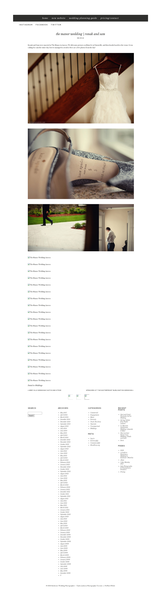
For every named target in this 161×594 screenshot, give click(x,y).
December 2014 (65, 419)
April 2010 (64, 526)
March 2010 (64, 528)
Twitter (56, 25)
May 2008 (63, 571)
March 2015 (64, 417)
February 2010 (65, 530)
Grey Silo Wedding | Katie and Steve (44, 390)
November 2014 (65, 422)
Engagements (94, 415)
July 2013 (63, 451)
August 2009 (64, 544)
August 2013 (64, 449)
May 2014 (63, 433)
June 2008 (64, 569)
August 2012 (64, 474)
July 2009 (63, 546)
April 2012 (64, 483)
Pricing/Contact (110, 18)
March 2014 (64, 437)
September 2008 (65, 564)
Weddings (38, 385)
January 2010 (65, 532)
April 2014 (63, 435)
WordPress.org (95, 445)
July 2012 (63, 476)
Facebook (42, 25)
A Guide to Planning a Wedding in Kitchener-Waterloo (126, 455)
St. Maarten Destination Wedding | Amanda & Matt (126, 428)
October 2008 (64, 562)
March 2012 (64, 485)
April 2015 (63, 415)
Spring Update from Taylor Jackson (125, 421)
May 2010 (63, 523)
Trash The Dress (95, 422)
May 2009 (63, 550)
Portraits (93, 419)
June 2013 (63, 453)
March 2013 (64, 460)
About (122, 460)
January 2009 (65, 559)
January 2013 (65, 464)
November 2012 (65, 467)
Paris (122, 440)
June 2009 (64, 548)
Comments (95, 443)
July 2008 (63, 566)
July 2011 (63, 501)
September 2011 (65, 496)
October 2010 (64, 512)
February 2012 (65, 487)
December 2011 (65, 492)
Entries (94, 441)
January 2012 (65, 489)
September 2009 (65, 541)
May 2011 (63, 505)
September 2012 (65, 471)
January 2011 (65, 510)
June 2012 (63, 478)
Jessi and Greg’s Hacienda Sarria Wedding (125, 416)
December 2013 (65, 440)
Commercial (94, 413)
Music (92, 417)
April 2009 (64, 553)
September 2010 (65, 514)
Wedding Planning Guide (83, 18)
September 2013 (65, 446)
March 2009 (64, 555)
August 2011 (64, 498)
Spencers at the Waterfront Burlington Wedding (109, 390)
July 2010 (63, 519)
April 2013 (63, 458)
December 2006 (65, 573)
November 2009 (65, 537)
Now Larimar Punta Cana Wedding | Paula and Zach (125, 435)
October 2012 (64, 469)
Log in (92, 438)
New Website (59, 18)
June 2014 (63, 431)
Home (45, 18)
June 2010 (63, 521)
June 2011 (63, 503)
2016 (122, 450)
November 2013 (65, 442)
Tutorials (93, 424)
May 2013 (63, 456)
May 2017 (63, 413)
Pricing (122, 472)
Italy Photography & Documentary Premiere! (126, 468)
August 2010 (64, 516)
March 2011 (64, 507)
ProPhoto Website (110, 586)
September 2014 (65, 424)
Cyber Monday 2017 (125, 463)
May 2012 (63, 480)
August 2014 (64, 426)
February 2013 (65, 462)
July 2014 (63, 428)
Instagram (26, 25)
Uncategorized (95, 426)
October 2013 (64, 444)
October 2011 (64, 494)
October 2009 (64, 539)
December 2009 (65, 535)
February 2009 (65, 557)
